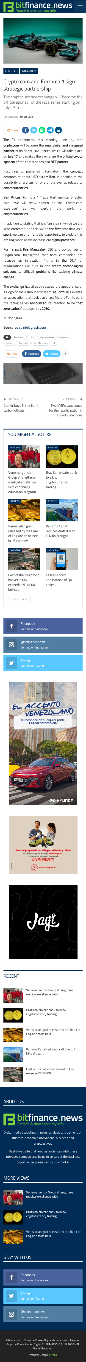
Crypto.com (64, 337)
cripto (32, 337)
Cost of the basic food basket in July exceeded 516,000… (50, 1071)
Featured (11, 71)
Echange (10, 343)
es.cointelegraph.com (30, 327)
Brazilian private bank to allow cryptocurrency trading (46, 1011)
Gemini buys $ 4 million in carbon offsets (21, 408)
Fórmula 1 (23, 343)
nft (54, 343)
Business (52, 447)
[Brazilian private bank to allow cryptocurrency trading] (62, 456)
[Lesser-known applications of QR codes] (62, 559)
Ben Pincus (19, 337)
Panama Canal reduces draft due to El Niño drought (51, 1051)
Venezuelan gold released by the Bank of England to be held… (53, 1031)
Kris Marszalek (41, 343)
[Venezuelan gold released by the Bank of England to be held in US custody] (24, 510)
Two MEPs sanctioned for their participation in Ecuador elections (66, 410)
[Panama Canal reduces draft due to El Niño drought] (62, 510)
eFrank (53, 1355)
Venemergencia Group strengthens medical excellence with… (50, 992)
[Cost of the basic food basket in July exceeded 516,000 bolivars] (24, 559)
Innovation (29, 71)
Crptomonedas (47, 337)
